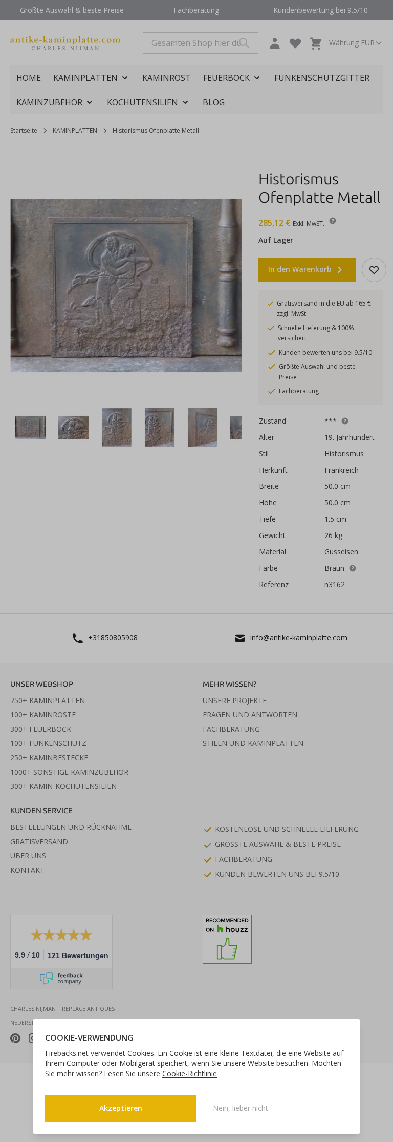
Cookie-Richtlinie (189, 1073)
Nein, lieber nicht (240, 1108)
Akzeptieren (120, 1108)
